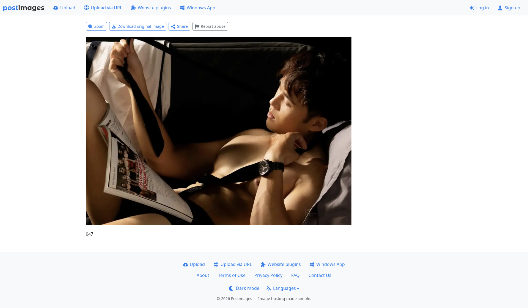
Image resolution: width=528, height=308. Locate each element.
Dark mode (247, 288)
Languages (284, 288)
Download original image (140, 26)
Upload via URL (106, 8)
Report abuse (213, 26)
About (203, 275)
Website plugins (154, 8)
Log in (482, 8)
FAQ (295, 275)
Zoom (99, 26)
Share (182, 26)
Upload (67, 8)
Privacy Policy (268, 275)
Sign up (512, 8)
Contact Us (320, 275)
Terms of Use (232, 275)
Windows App (201, 8)
